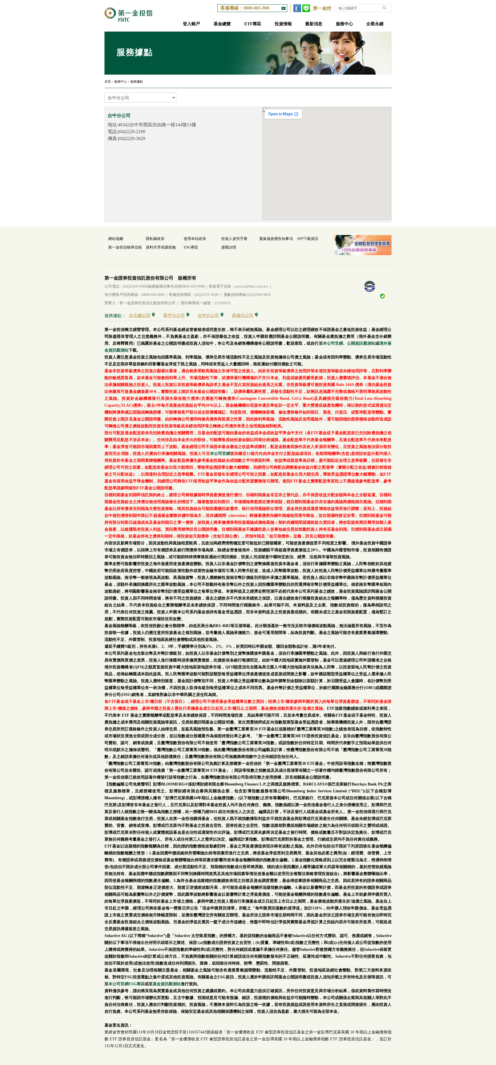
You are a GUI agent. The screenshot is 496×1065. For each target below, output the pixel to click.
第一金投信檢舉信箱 (125, 247)
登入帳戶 (191, 24)
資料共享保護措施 (161, 247)
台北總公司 (139, 315)
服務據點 (136, 81)
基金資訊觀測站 (167, 984)
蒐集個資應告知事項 (276, 238)
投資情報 (283, 24)
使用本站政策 (195, 238)
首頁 (107, 81)
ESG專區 (191, 247)
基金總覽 (222, 24)
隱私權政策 (155, 238)
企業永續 (374, 24)
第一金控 (322, 8)
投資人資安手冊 (234, 238)
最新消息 (313, 24)
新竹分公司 (174, 315)
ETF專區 (252, 24)
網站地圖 (115, 238)
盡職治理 (228, 247)
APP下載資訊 (307, 238)
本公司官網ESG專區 (126, 984)
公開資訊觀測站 (361, 343)
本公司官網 (333, 343)
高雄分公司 (242, 315)
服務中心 (344, 24)
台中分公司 (208, 315)
